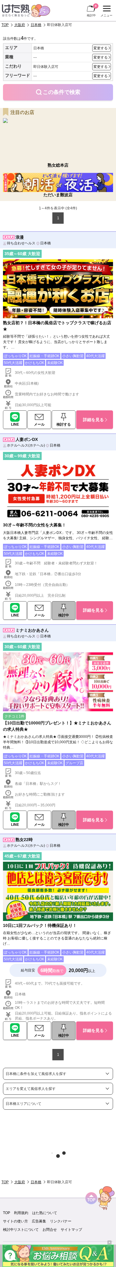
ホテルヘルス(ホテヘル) (26, 445)
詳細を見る (93, 419)
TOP (5, 25)
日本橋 (36, 25)
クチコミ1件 (14, 716)
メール (39, 424)
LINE (15, 424)
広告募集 (39, 1221)
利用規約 (21, 1213)
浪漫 (19, 237)
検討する (64, 424)
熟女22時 (24, 839)
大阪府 (19, 25)
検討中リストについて (21, 1230)
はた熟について (44, 1213)
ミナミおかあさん (32, 630)
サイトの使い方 (15, 1221)
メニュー (105, 12)
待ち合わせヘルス (21, 243)
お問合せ (50, 1230)
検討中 (92, 10)
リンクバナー (60, 1221)
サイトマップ (71, 1230)
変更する (100, 48)
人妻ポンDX (26, 439)
